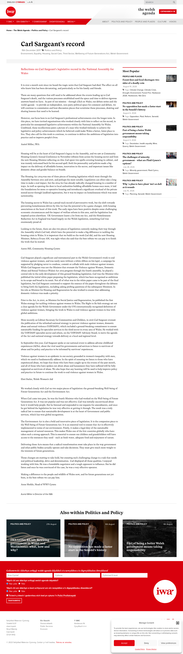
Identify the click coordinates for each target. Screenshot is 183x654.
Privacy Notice (151, 649)
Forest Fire (146, 93)
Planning (133, 194)
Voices (172, 21)
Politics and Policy (122, 21)
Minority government (138, 170)
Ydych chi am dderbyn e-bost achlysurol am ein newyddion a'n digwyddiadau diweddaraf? (49, 588)
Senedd (155, 116)
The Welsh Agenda (22, 30)
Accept (124, 643)
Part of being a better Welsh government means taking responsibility (137, 133)
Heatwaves (133, 96)
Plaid (142, 116)
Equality (37, 53)
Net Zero (142, 96)
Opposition (134, 116)
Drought (126, 93)
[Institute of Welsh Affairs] (11, 12)
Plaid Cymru (153, 170)
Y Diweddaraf (39, 21)
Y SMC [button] (9, 21)
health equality (146, 143)
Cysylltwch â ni (80, 626)
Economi (43, 629)
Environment (27, 53)
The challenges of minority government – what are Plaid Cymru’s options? (142, 160)
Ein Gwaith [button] (22, 21)
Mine (155, 143)
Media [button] (71, 21)
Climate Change (136, 90)
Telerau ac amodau (64, 642)
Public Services (46, 626)
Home (9, 30)
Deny (146, 643)
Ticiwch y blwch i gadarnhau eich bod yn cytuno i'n (42, 595)
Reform (148, 116)
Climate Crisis (150, 90)
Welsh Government (119, 53)
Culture (162, 21)
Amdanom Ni (79, 623)
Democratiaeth (46, 623)
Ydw (23, 583)
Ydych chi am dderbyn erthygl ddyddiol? (32, 580)
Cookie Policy (140, 649)
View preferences (168, 643)
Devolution (134, 143)
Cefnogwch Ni (167, 11)
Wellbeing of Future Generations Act (92, 53)
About (105, 21)
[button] (177, 623)
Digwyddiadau (57, 21)
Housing (46, 53)
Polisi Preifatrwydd (67, 595)
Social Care (56, 53)
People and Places (145, 21)
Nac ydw (13, 583)
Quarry (125, 146)
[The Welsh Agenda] (146, 11)
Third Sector (68, 53)
